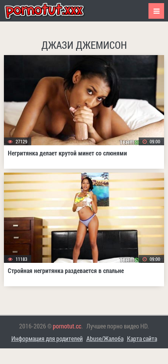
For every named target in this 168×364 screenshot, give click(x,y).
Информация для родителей (47, 338)
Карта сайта (142, 338)
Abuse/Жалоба (104, 338)
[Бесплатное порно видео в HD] (51, 11)
